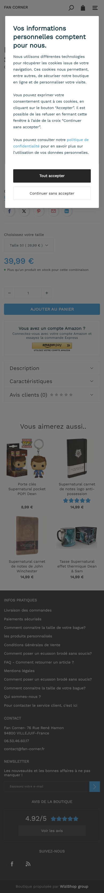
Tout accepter (52, 176)
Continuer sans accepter (52, 193)
